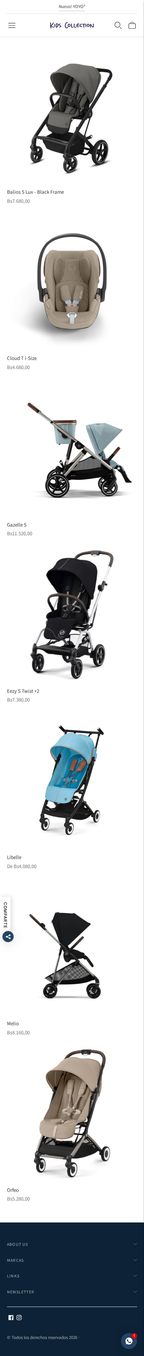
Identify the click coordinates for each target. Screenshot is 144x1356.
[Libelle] (72, 781)
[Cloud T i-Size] (72, 282)
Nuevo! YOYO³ (72, 6)
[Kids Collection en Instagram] (19, 1318)
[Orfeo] (72, 1114)
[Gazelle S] (72, 448)
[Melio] (72, 947)
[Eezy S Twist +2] (72, 615)
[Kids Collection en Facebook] (11, 1318)
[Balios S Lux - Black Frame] (72, 115)
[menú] (12, 25)
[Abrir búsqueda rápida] (118, 25)
